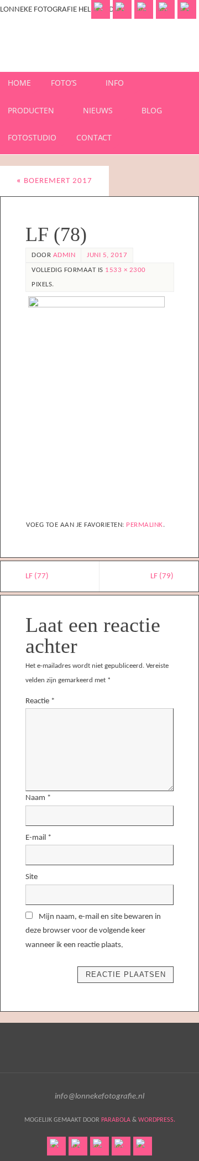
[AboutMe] (122, 9)
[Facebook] (100, 9)
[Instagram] (165, 9)
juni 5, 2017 (107, 255)
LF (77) (37, 576)
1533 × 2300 (125, 270)
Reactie (40, 701)
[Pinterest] (143, 9)
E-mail (38, 838)
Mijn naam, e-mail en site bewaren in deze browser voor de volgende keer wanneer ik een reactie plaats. (93, 931)
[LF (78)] (99, 403)
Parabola (115, 1120)
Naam (38, 798)
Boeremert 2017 (54, 181)
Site (31, 877)
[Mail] (186, 9)
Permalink (144, 525)
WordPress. (156, 1120)
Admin (64, 255)
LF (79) (162, 576)
